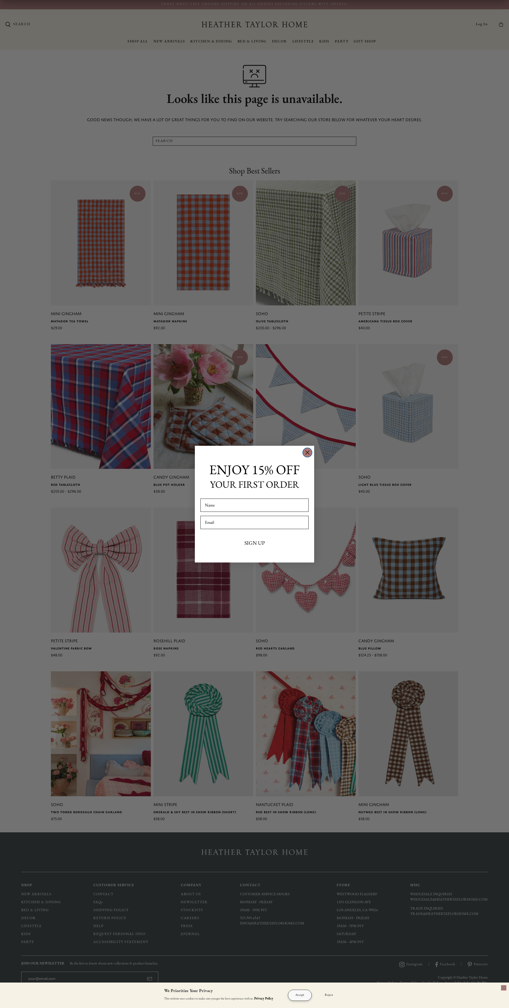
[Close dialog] (307, 452)
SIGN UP (254, 542)
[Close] (503, 987)
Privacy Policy (263, 998)
